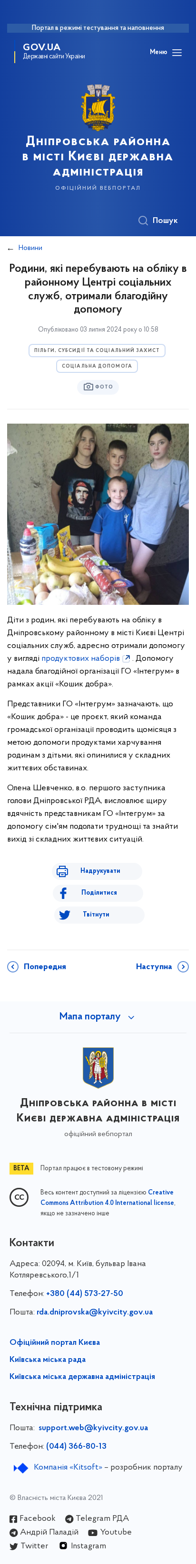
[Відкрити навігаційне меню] (177, 52)
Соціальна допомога (97, 366)
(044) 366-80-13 (76, 1447)
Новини (30, 248)
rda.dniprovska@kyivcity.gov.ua (95, 1312)
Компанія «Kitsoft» (68, 1467)
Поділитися (99, 893)
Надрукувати (100, 871)
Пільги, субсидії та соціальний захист (97, 350)
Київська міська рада (48, 1360)
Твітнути (96, 914)
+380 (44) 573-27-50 (84, 1294)
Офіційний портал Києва (55, 1343)
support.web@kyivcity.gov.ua (93, 1428)
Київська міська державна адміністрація (82, 1377)
